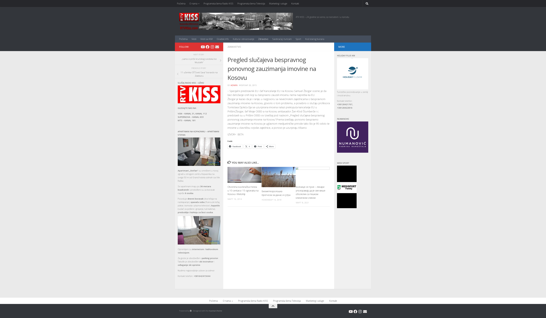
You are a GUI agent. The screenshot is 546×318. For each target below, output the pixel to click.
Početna (181, 3)
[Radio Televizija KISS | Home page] (236, 21)
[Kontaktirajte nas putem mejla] (217, 47)
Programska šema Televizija (251, 3)
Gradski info (223, 39)
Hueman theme (215, 310)
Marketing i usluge (278, 3)
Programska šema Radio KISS (218, 3)
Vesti (194, 39)
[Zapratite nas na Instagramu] (212, 47)
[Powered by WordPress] (191, 311)
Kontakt (295, 3)
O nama (193, 3)
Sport (298, 39)
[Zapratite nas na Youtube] (202, 47)
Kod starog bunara (314, 39)
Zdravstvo (263, 39)
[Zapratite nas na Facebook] (207, 47)
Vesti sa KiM (206, 39)
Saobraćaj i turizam (282, 39)
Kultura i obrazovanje (243, 39)
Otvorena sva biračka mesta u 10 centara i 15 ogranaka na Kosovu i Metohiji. (243, 190)
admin (234, 85)
